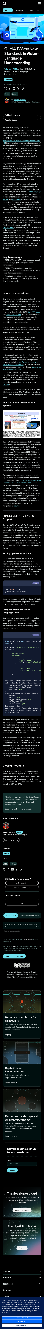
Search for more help (22, 887)
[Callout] (34, 924)
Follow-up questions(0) (30, 915)
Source (6, 384)
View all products (22, 1210)
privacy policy (18, 1302)
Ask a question (22, 883)
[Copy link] (22, 88)
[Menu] (39, 3)
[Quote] (32, 924)
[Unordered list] (28, 924)
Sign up (22, 1248)
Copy (36, 583)
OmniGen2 (16, 199)
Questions (19, 10)
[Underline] (10, 924)
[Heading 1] (21, 924)
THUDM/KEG (8, 227)
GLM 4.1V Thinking (13, 314)
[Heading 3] (25, 924)
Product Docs (33, 10)
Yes (22, 899)
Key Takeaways (12, 257)
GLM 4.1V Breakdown (16, 293)
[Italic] (7, 924)
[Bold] (5, 924)
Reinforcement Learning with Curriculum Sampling (20, 363)
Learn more (10, 1083)
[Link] (14, 924)
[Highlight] (19, 924)
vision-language (35, 192)
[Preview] (36, 926)
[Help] (39, 926)
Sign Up (8, 1035)
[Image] (16, 924)
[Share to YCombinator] (18, 88)
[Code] (5, 926)
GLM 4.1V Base (34, 312)
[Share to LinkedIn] (14, 88)
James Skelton (20, 99)
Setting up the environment (17, 553)
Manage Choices (22, 1325)
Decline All (22, 1321)
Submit (12, 1170)
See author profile (11, 840)
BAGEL (5, 199)
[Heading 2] (23, 924)
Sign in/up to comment (14, 956)
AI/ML (15, 69)
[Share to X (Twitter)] (5, 88)
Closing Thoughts (13, 765)
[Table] (36, 924)
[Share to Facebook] (10, 88)
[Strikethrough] (12, 924)
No (22, 904)
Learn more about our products (18, 809)
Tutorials (7, 10)
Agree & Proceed (22, 1318)
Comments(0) (10, 915)
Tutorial (8, 80)
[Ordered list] (30, 924)
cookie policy (26, 1311)
